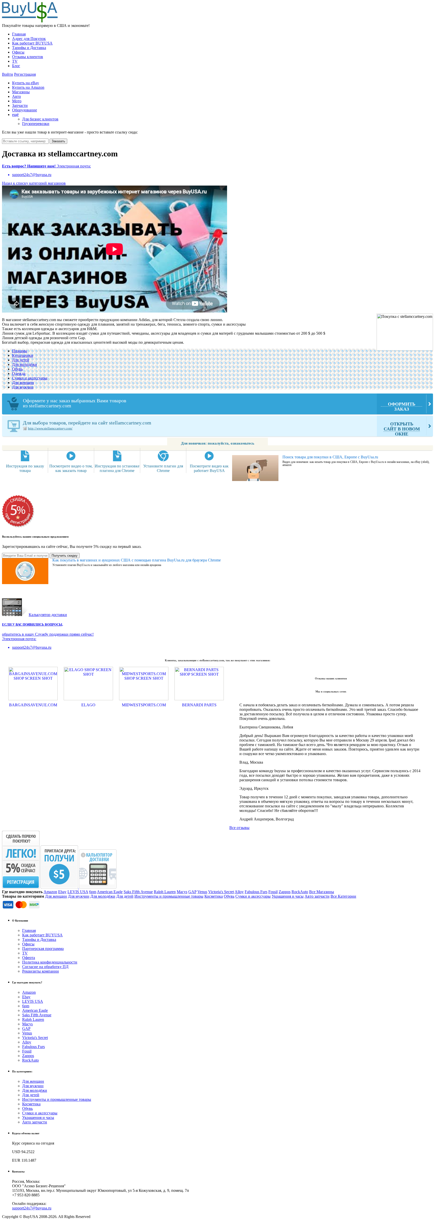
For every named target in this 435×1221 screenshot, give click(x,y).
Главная (19, 34)
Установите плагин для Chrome (163, 468)
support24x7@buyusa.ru (31, 1208)
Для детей (20, 360)
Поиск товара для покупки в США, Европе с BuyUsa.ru (330, 457)
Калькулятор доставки (48, 615)
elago (88, 705)
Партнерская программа (43, 948)
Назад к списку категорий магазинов (34, 183)
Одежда (18, 373)
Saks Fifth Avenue (138, 892)
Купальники (22, 355)
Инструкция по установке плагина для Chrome (117, 468)
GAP (192, 892)
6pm (92, 892)
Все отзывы (239, 827)
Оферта (28, 957)
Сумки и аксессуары (29, 378)
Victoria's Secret (221, 892)
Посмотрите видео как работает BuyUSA (209, 468)
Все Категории (343, 896)
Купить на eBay (25, 83)
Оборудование (24, 110)
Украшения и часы (288, 896)
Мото (16, 101)
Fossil (273, 892)
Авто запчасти (317, 896)
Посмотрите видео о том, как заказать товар (71, 468)
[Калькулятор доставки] (98, 887)
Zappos (285, 892)
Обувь (17, 369)
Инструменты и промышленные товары (168, 896)
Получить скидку (65, 555)
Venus (202, 892)
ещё (15, 114)
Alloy (239, 892)
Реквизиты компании (40, 971)
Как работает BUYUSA (32, 43)
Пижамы (19, 351)
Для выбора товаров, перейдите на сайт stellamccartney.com (221, 428)
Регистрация (25, 74)
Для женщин (23, 382)
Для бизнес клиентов (40, 119)
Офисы (18, 52)
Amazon (50, 892)
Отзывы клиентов (27, 57)
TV (15, 61)
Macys (182, 892)
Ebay (62, 892)
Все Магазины (321, 892)
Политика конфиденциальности (49, 962)
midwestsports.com (144, 705)
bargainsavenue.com (33, 705)
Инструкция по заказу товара (25, 468)
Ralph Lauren (165, 892)
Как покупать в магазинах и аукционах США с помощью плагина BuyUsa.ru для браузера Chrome (136, 560)
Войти (7, 74)
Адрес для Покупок (29, 38)
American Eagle (110, 892)
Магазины (21, 92)
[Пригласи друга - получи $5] (60, 887)
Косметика (213, 896)
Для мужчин (22, 387)
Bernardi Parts (199, 705)
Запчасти (20, 105)
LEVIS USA (77, 892)
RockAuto (300, 892)
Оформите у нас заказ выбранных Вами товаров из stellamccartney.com (219, 405)
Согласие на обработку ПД (45, 967)
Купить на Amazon (28, 87)
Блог (16, 66)
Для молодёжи (24, 364)
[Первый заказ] (21, 887)
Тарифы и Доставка (29, 48)
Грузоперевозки (35, 123)
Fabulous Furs (256, 892)
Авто (16, 96)
